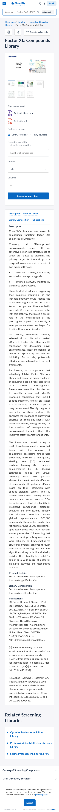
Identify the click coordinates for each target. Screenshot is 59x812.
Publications (38, 219)
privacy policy (41, 794)
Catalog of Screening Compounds (21, 770)
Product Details (30, 213)
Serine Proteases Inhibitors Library (29, 753)
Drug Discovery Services (17, 778)
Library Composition (19, 219)
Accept (29, 802)
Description (14, 213)
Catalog (21, 22)
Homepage (10, 22)
